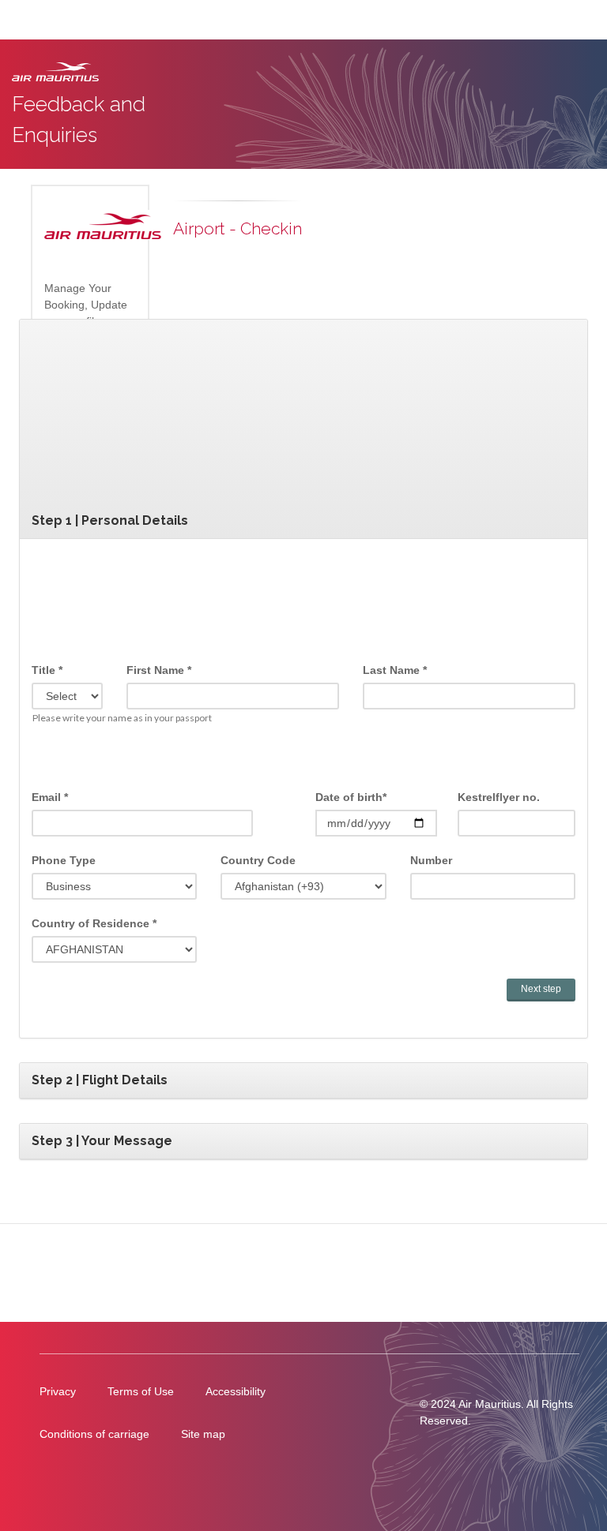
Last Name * (395, 670)
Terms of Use (140, 1391)
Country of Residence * (94, 923)
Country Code (258, 860)
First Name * (158, 670)
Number (431, 860)
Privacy (58, 1391)
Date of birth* (350, 797)
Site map (203, 1433)
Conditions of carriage (94, 1433)
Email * (50, 797)
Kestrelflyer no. (499, 797)
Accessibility (235, 1391)
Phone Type (64, 860)
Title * (47, 670)
